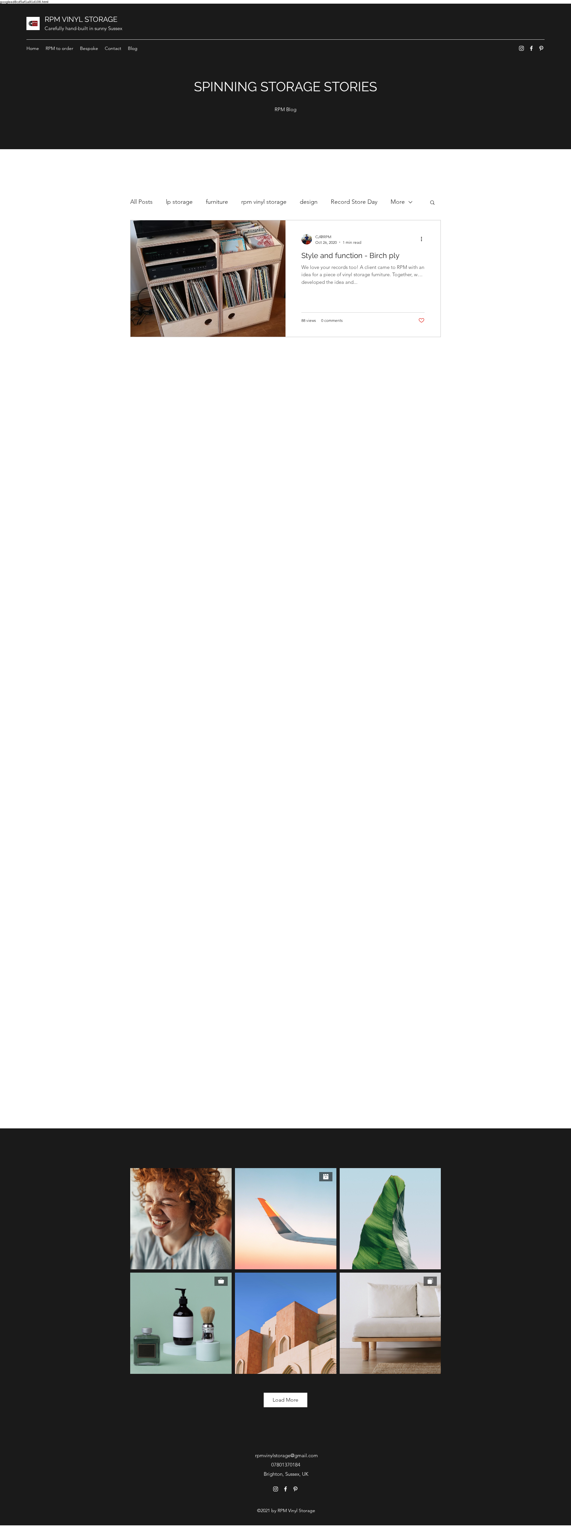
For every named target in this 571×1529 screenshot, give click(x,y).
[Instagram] (521, 48)
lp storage (179, 201)
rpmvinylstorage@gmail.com (286, 1455)
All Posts (141, 201)
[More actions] (424, 239)
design (309, 201)
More (398, 201)
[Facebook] (531, 48)
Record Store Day (354, 201)
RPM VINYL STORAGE (81, 19)
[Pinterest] (541, 48)
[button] (432, 202)
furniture (217, 201)
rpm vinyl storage (263, 201)
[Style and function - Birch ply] (208, 278)
